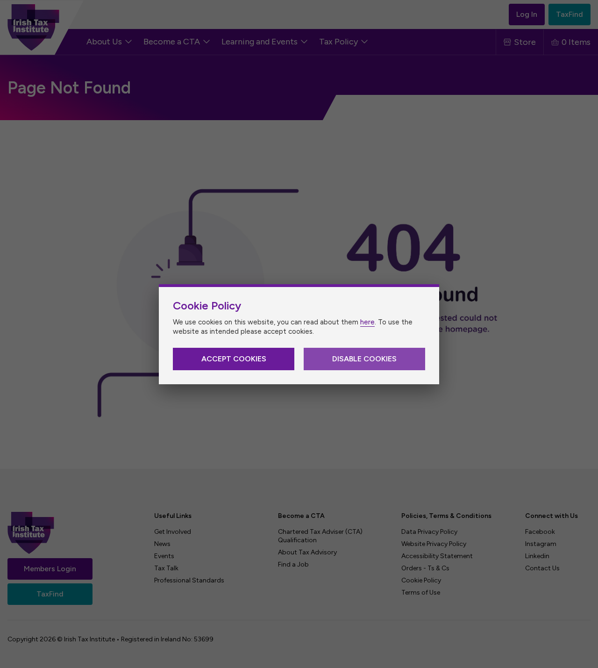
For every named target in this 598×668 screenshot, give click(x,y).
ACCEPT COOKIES (233, 358)
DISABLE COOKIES (364, 358)
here (367, 322)
